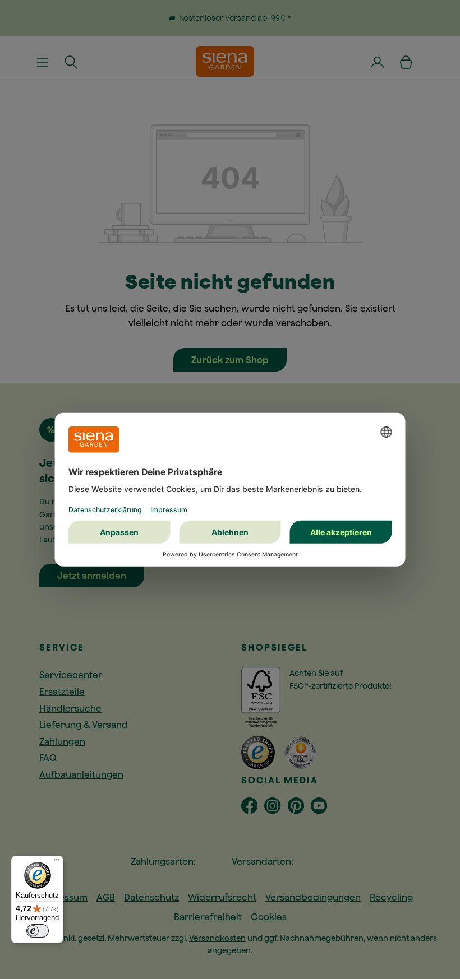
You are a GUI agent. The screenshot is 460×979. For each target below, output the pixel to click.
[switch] (37, 931)
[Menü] (56, 862)
